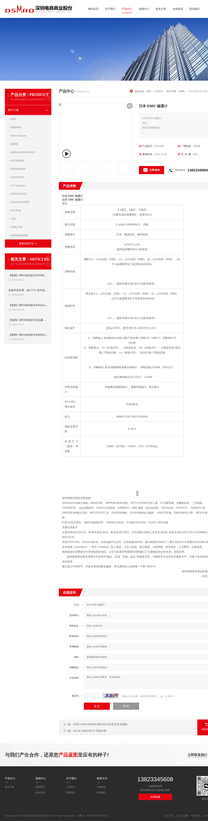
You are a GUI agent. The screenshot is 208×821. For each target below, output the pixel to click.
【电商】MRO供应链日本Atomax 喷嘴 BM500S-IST (28, 305)
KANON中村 (17, 177)
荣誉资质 (70, 792)
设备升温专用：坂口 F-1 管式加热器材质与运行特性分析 (28, 290)
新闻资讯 (40, 787)
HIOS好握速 (17, 160)
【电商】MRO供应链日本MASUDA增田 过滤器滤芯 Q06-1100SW (28, 334)
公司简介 (70, 787)
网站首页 (93, 8)
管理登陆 (196, 815)
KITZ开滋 (16, 210)
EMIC (14, 119)
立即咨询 (154, 170)
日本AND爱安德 (19, 235)
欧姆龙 (14, 144)
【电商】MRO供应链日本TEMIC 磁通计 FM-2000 (28, 275)
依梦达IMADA (18, 168)
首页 (148, 91)
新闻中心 (144, 8)
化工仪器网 (182, 815)
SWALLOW (17, 227)
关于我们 (110, 8)
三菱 (13, 218)
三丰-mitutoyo (18, 185)
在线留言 (178, 8)
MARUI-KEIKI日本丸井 (23, 152)
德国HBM (16, 127)
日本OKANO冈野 (20, 202)
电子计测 (13, 110)
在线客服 (155, 796)
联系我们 (194, 8)
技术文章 (161, 8)
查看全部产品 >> (28, 243)
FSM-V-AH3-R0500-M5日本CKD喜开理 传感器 (100, 724)
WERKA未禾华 (19, 193)
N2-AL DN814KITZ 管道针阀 (89, 730)
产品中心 (127, 8)
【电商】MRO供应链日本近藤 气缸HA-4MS (28, 320)
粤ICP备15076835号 (98, 815)
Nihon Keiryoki (18, 135)
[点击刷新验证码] (111, 696)
